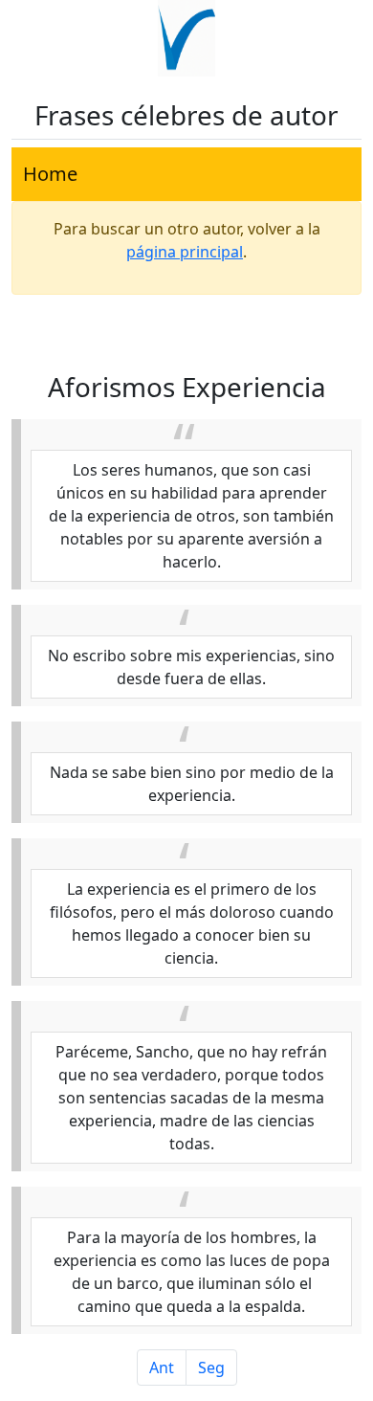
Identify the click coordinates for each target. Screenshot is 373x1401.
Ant (161, 1367)
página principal (184, 251)
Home (50, 174)
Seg (211, 1367)
